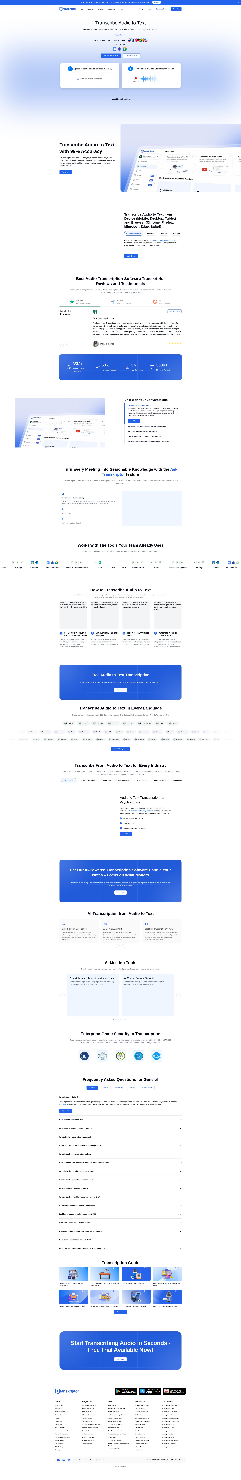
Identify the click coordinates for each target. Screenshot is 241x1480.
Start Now (120, 1359)
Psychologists (68, 780)
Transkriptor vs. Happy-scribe (170, 1421)
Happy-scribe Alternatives (142, 1421)
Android (176, 233)
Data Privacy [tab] (119, 1087)
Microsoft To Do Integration (90, 1427)
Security (57, 1450)
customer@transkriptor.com (159, 1460)
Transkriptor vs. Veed (168, 1447)
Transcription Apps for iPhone (117, 1434)
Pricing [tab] (132, 1087)
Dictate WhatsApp (113, 1411)
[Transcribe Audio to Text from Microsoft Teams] (120, 49)
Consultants (178, 780)
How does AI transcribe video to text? (75, 1240)
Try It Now (65, 172)
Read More (119, 35)
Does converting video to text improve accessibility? (82, 1231)
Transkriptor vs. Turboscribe (170, 1440)
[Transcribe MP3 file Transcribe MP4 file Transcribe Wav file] (111, 69)
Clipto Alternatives (140, 1408)
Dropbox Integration (88, 1440)
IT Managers (142, 780)
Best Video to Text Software (116, 1431)
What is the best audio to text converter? (76, 1171)
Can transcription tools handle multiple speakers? (80, 1145)
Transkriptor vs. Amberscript (170, 1405)
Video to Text (59, 1408)
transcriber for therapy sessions (141, 811)
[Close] (238, 2)
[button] (142, 9)
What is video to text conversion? (73, 1188)
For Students (59, 1443)
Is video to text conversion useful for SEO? (77, 1214)
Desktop (164, 233)
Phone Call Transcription (62, 1437)
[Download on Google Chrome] (174, 1391)
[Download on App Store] (150, 1391)
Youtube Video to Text (61, 1411)
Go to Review (173, 311)
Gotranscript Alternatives (142, 1418)
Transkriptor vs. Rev (168, 1431)
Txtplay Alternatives (140, 1447)
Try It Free (126, 834)
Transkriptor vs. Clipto (168, 1408)
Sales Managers (124, 780)
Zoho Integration (87, 1421)
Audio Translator (60, 1427)
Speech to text (75, 935)
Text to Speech (59, 1440)
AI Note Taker (59, 1405)
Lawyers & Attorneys (88, 780)
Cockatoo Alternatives (141, 1411)
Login (149, 9)
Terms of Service (89, 1460)
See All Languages (120, 749)
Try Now (156, 2)
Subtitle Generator (60, 1415)
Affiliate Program (60, 1447)
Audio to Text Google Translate (117, 1415)
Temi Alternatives (140, 1437)
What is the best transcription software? (76, 1154)
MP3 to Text (58, 1418)
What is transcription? (68, 1097)
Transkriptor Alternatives (142, 1440)
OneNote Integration (88, 1434)
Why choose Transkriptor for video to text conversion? (82, 1248)
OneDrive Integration (88, 1437)
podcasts (62, 1104)
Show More (120, 1312)
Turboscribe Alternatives (142, 1443)
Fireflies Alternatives (141, 1415)
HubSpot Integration (88, 1408)
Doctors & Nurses (160, 780)
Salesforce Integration (88, 1415)
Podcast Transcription (61, 1434)
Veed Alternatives (140, 1450)
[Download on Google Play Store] (126, 1391)
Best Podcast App (113, 1427)
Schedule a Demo (161, 9)
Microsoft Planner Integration (90, 1431)
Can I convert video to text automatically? (77, 1206)
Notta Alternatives (140, 1424)
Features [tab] (105, 1087)
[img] (3, 562)
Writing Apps (112, 1437)
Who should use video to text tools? (74, 1223)
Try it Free (65, 1111)
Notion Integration (87, 1411)
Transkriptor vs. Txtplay (168, 1443)
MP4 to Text (58, 1421)
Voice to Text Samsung (115, 1440)
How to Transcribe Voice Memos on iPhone (118, 1444)
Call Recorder (112, 1405)
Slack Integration (87, 1418)
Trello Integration (87, 1443)
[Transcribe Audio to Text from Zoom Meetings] (115, 49)
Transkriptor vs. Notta (168, 1424)
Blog (104, 1460)
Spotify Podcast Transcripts (116, 1418)
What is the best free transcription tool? (76, 1180)
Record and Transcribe (62, 1431)
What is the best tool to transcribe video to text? (79, 1197)
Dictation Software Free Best (116, 1408)
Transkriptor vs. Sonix (168, 1434)
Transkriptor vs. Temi (168, 1437)
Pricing (121, 9)
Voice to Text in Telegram (115, 1424)
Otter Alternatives (140, 1427)
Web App (150, 233)
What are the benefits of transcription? (75, 1128)
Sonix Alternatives (140, 1434)
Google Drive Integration (89, 1405)
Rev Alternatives (140, 1431)
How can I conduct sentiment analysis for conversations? (84, 1163)
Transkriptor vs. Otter (168, 1427)
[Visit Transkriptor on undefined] (58, 1459)
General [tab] (92, 1087)
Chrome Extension (133, 233)
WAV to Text (58, 1424)
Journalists (107, 780)
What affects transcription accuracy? (75, 1137)
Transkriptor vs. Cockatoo (169, 1411)
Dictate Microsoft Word (115, 1421)
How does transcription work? (72, 1120)
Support (98, 1460)
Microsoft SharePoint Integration (91, 1424)
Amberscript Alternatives (142, 1405)
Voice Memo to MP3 (114, 1448)
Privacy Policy (78, 1460)
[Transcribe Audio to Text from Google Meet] (125, 49)
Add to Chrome (131, 256)
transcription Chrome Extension (165, 240)
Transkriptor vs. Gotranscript (170, 1418)
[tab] (79, 302)
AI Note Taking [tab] (147, 1087)
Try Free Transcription (111, 55)
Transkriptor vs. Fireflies (169, 1415)
